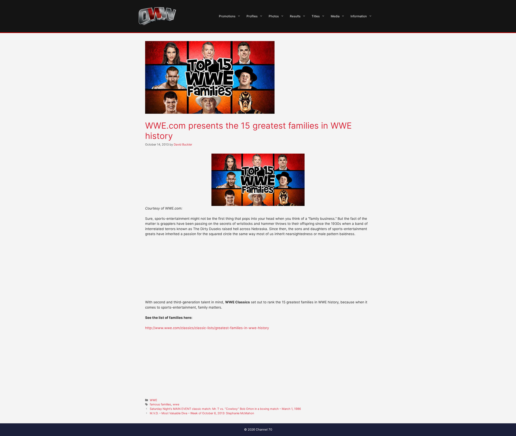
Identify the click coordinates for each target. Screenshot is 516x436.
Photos (274, 16)
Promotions (227, 16)
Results (295, 16)
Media (335, 16)
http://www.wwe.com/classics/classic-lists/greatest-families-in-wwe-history (207, 328)
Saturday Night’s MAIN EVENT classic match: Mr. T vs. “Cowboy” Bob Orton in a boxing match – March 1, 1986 (225, 408)
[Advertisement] (258, 270)
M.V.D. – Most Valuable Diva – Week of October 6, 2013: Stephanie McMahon (202, 413)
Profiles (252, 16)
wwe (176, 404)
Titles (316, 16)
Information (359, 16)
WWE (153, 400)
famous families (160, 404)
